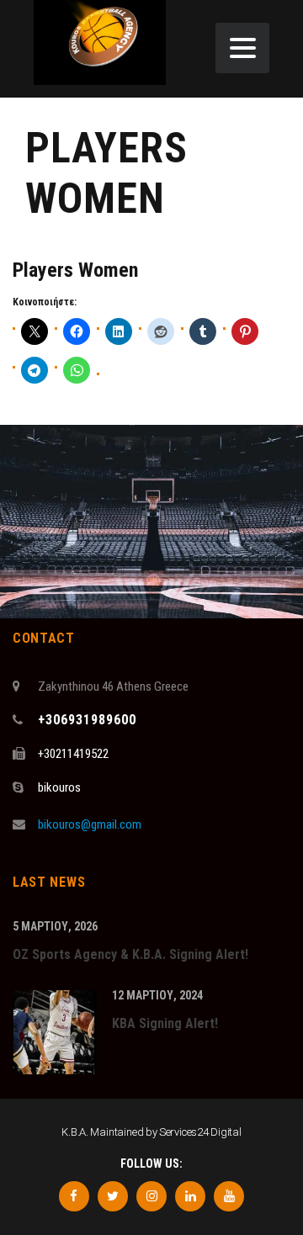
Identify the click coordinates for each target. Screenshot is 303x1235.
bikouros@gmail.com (89, 824)
